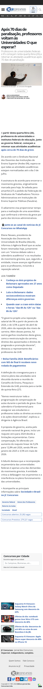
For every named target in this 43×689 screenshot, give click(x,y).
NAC (3, 16)
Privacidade (29, 666)
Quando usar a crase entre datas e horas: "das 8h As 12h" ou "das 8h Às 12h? (23, 308)
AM (20, 16)
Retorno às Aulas (9, 506)
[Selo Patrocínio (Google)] (33, 9)
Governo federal (8, 502)
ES (37, 16)
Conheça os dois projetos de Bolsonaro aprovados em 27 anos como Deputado (24, 284)
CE (29, 16)
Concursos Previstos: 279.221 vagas (17, 519)
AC (8, 16)
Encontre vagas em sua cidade (14, 559)
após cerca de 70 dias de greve (17, 149)
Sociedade (6, 510)
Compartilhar (21, 91)
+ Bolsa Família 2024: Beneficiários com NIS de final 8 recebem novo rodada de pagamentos (19, 362)
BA (25, 16)
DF (33, 16)
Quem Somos (15, 660)
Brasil (14, 510)
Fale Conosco (28, 660)
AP (16, 16)
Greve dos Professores (26, 502)
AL (12, 16)
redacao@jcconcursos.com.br (17, 97)
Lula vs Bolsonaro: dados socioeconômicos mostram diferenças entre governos (20, 296)
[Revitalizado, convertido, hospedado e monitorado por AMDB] (40, 685)
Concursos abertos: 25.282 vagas (16, 514)
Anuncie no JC (15, 666)
